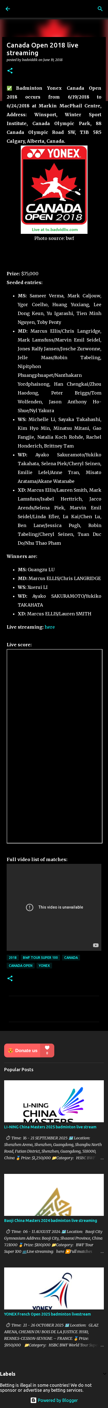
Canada (71, 957)
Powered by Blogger (57, 1400)
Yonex (44, 965)
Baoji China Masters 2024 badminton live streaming (50, 1220)
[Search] (100, 8)
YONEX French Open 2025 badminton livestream (47, 1314)
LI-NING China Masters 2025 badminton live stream (50, 1127)
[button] (10, 71)
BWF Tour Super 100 (40, 957)
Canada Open (20, 965)
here (50, 627)
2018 (13, 957)
